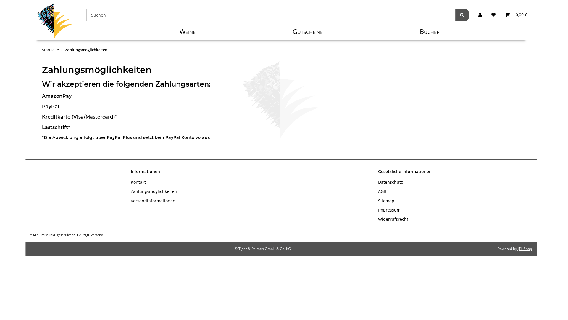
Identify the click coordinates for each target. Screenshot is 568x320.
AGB (382, 191)
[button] (480, 15)
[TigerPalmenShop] (54, 22)
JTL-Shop (525, 248)
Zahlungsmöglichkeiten (154, 191)
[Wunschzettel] (493, 15)
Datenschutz (390, 182)
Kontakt (138, 182)
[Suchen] (462, 15)
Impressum (389, 210)
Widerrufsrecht (393, 219)
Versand (97, 235)
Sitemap (386, 201)
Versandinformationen (153, 201)
